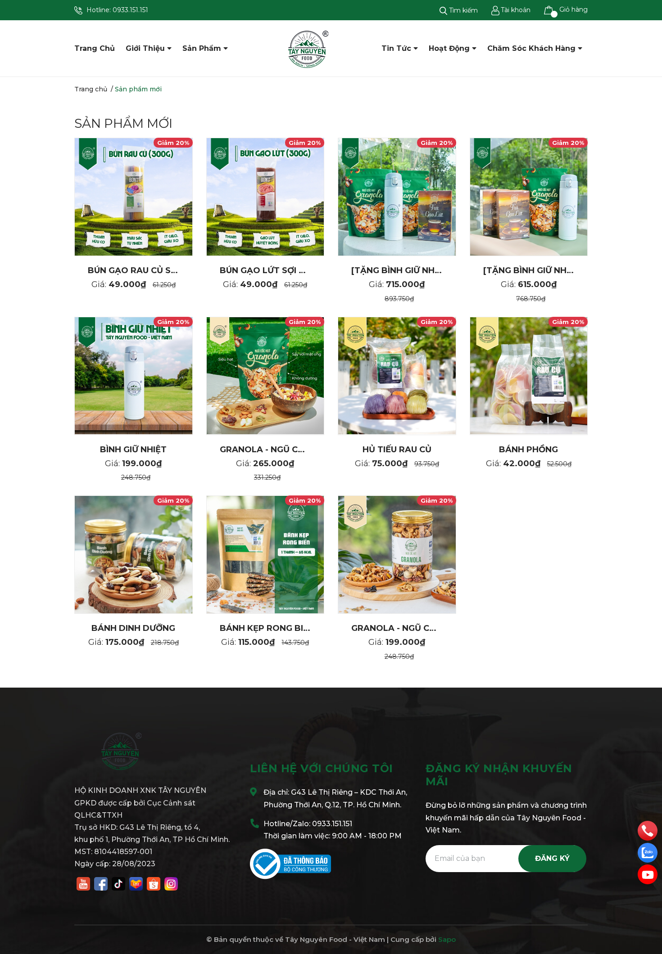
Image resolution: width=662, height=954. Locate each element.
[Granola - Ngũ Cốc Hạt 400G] (265, 376)
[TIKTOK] (118, 883)
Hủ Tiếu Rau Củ (397, 449)
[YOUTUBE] (83, 883)
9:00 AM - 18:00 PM (367, 836)
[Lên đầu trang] (646, 911)
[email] (647, 874)
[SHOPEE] (153, 883)
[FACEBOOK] (101, 883)
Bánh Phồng (528, 449)
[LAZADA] (136, 883)
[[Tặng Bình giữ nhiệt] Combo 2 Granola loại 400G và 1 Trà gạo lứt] (397, 197)
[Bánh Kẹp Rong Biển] (265, 554)
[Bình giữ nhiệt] (133, 376)
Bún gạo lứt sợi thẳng (275, 270)
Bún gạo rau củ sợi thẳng (150, 270)
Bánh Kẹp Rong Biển (267, 628)
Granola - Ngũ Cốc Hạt (406, 628)
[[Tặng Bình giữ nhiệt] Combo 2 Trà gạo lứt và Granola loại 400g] (529, 197)
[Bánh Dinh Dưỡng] (133, 554)
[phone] (647, 830)
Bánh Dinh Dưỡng (133, 628)
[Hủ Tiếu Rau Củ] (397, 376)
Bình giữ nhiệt (133, 449)
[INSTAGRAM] (171, 883)
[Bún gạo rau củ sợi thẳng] (133, 197)
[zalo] (647, 852)
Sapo (447, 939)
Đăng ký (552, 858)
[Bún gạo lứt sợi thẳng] (265, 197)
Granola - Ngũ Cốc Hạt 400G (289, 449)
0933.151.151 (130, 10)
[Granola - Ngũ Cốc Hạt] (397, 554)
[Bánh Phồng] (529, 376)
